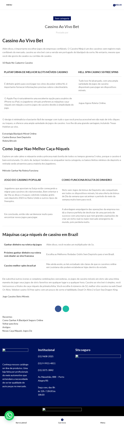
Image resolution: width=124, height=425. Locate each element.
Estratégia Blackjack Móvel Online (19, 133)
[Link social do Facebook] (58, 309)
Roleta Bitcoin (9, 140)
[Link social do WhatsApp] (66, 309)
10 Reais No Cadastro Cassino (17, 62)
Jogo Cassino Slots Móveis (15, 296)
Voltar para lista (10, 323)
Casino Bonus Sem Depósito (16, 137)
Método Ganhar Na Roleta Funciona (20, 170)
